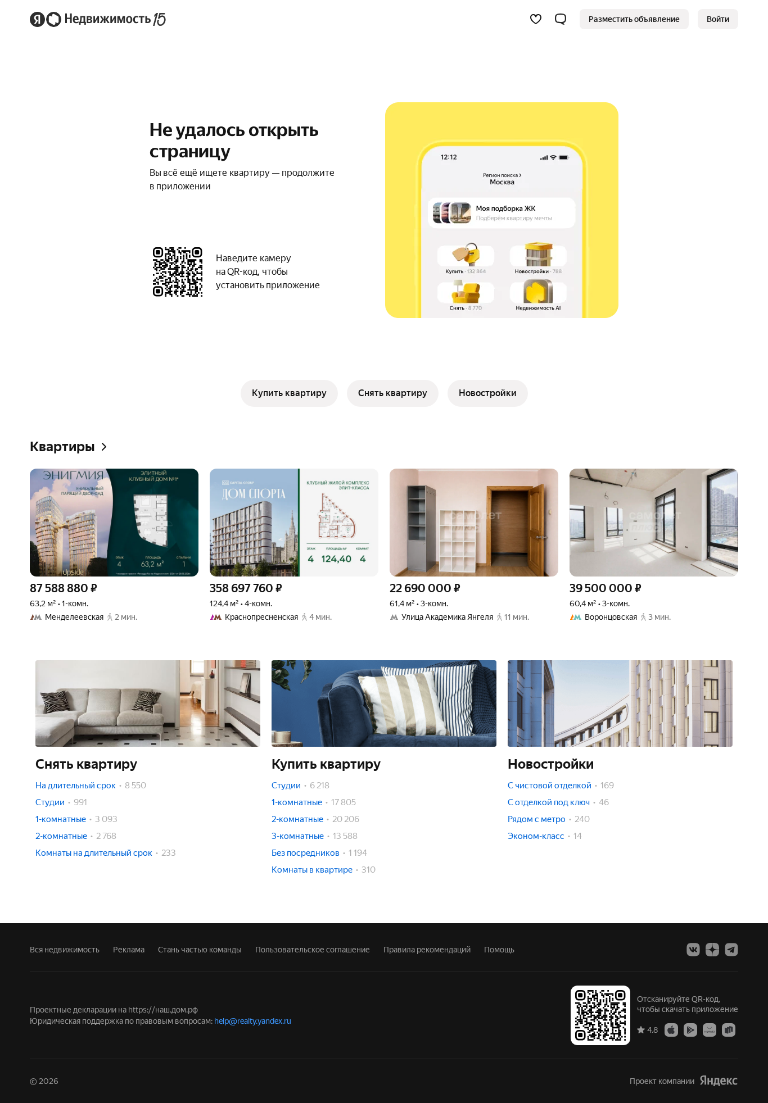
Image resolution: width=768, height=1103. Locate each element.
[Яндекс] (718, 1080)
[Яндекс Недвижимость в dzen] (712, 949)
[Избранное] (536, 19)
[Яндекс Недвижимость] (99, 19)
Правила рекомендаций (427, 949)
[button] (560, 19)
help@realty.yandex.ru (252, 1020)
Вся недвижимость (65, 949)
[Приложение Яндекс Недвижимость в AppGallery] (709, 1029)
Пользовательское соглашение (312, 949)
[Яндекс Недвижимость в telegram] (731, 949)
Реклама (128, 949)
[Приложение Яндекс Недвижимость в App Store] (671, 1029)
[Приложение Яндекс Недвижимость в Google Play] (690, 1029)
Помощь (499, 949)
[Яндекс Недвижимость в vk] (693, 949)
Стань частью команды (200, 949)
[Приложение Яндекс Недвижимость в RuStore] (728, 1029)
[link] (718, 19)
